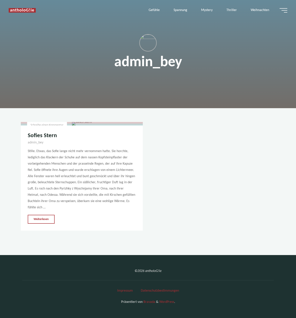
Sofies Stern (42, 136)
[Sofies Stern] (82, 123)
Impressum (125, 290)
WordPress (166, 302)
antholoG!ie (22, 10)
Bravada (149, 302)
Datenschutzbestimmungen (160, 290)
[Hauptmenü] (283, 10)
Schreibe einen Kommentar (47, 125)
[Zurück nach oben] (279, 301)
